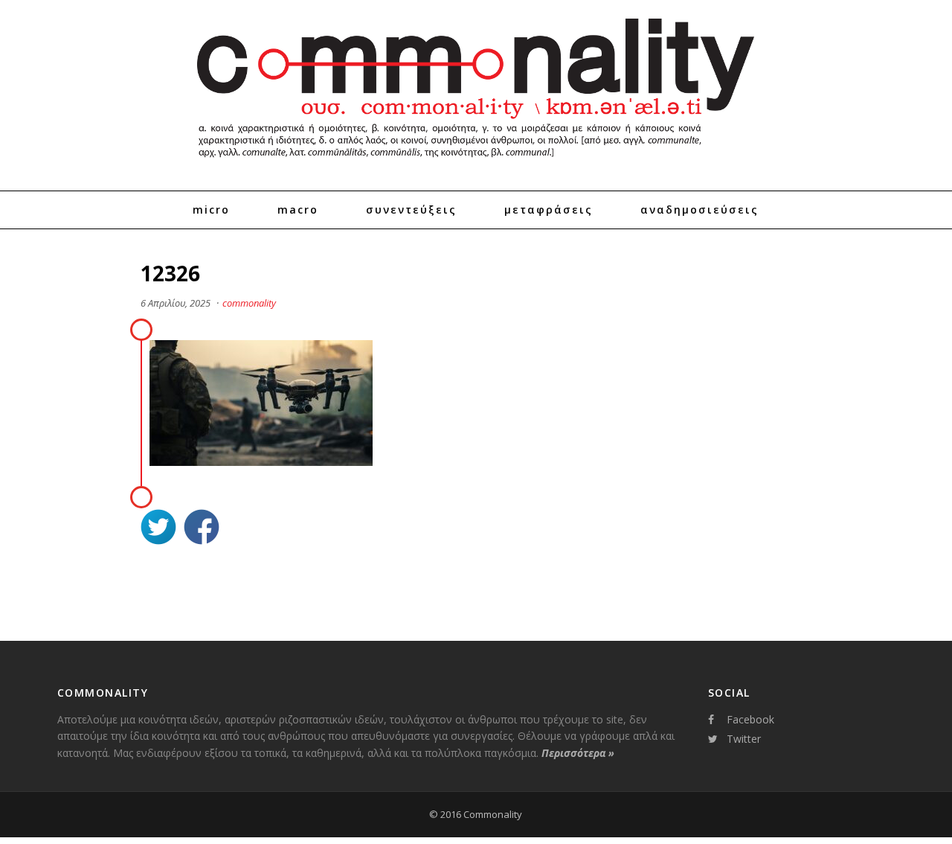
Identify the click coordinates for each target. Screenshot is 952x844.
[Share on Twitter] (158, 529)
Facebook (750, 719)
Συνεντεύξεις (411, 209)
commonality (249, 303)
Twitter (744, 739)
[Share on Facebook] (201, 529)
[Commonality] (476, 163)
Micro (211, 209)
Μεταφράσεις (548, 209)
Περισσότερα (577, 753)
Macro (297, 209)
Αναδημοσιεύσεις (699, 209)
